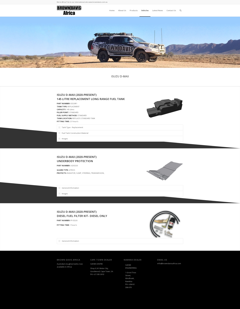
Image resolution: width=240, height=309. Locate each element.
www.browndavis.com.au (98, 2)
